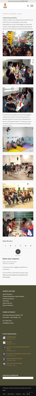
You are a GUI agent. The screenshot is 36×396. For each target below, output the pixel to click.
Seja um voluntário (8, 305)
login (16, 267)
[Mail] (32, 392)
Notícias (14, 13)
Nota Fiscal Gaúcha (8, 298)
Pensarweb (21, 388)
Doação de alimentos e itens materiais (13, 296)
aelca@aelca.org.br (8, 323)
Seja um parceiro (7, 303)
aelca (20, 13)
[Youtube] (29, 392)
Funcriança (6, 301)
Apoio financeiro (7, 294)
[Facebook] (27, 392)
